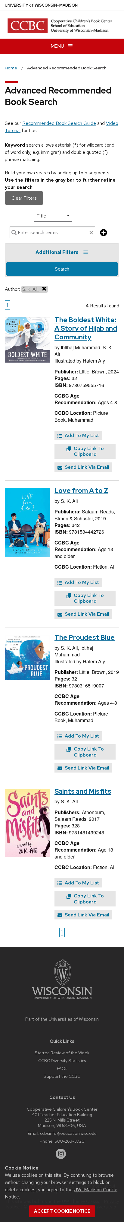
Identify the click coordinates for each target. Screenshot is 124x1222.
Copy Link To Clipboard (88, 451)
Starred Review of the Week (62, 1052)
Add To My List (81, 435)
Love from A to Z (81, 490)
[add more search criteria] (103, 233)
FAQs (62, 1068)
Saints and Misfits (82, 791)
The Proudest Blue (84, 637)
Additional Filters (57, 252)
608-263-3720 (69, 1141)
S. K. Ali (30, 289)
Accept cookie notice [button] (62, 1211)
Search (62, 269)
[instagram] (61, 1154)
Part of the (62, 1019)
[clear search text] (91, 233)
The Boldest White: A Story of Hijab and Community (85, 328)
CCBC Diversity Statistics (62, 1060)
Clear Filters (24, 198)
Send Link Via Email (86, 467)
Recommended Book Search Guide (59, 123)
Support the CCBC (62, 1076)
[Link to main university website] (62, 1000)
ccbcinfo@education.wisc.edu (68, 1133)
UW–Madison (41, 5)
